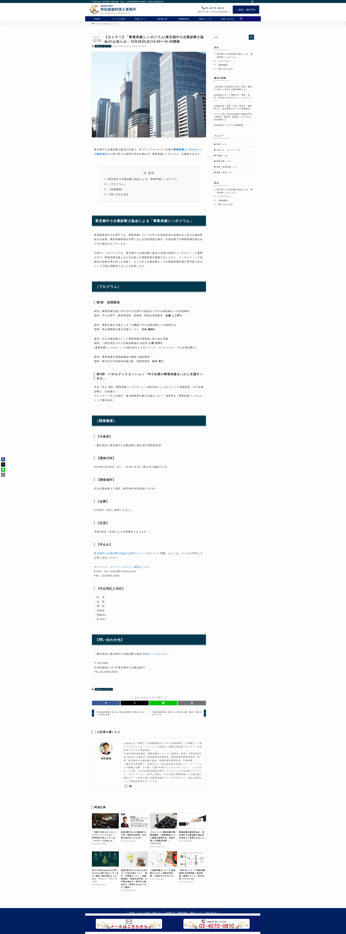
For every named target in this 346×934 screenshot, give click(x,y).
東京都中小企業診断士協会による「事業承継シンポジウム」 (144, 179)
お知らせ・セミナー (103, 46)
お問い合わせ (211, 912)
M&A (221, 144)
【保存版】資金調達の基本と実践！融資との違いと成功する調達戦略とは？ (233, 88)
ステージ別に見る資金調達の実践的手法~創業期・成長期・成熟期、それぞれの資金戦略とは (233, 117)
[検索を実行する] (251, 37)
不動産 (222, 155)
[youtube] (130, 786)
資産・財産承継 (227, 166)
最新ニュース (196, 912)
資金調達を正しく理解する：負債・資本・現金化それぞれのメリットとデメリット (233, 97)
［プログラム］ (117, 184)
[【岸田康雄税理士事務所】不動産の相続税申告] (108, 9)
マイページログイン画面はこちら (130, 566)
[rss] (252, 1)
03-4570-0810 (214, 8)
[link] (126, 786)
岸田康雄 (106, 758)
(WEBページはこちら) (155, 653)
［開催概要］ (116, 189)
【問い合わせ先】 (118, 194)
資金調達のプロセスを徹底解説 (228, 125)
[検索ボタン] (241, 18)
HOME (132, 912)
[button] (106, 703)
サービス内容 (144, 912)
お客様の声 (170, 912)
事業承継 (223, 161)
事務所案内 (183, 912)
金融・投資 (224, 172)
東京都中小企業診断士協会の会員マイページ (120, 553)
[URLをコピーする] (192, 703)
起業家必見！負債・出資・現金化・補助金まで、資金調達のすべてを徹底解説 (233, 107)
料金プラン (157, 912)
